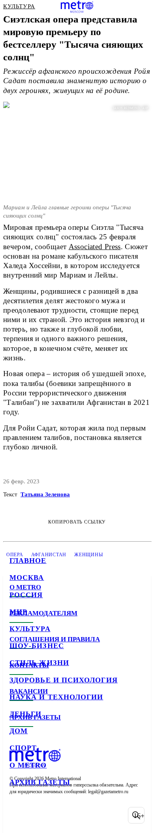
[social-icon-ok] (58, 815)
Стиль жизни (39, 663)
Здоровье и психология (63, 680)
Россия (26, 595)
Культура (30, 629)
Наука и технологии (56, 697)
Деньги (25, 714)
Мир (18, 612)
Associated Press (95, 246)
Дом (18, 731)
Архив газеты (39, 782)
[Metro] (77, 6)
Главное (28, 561)
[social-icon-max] (79, 815)
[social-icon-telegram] (38, 815)
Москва (26, 577)
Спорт (23, 748)
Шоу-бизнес (36, 646)
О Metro (28, 765)
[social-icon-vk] (17, 815)
